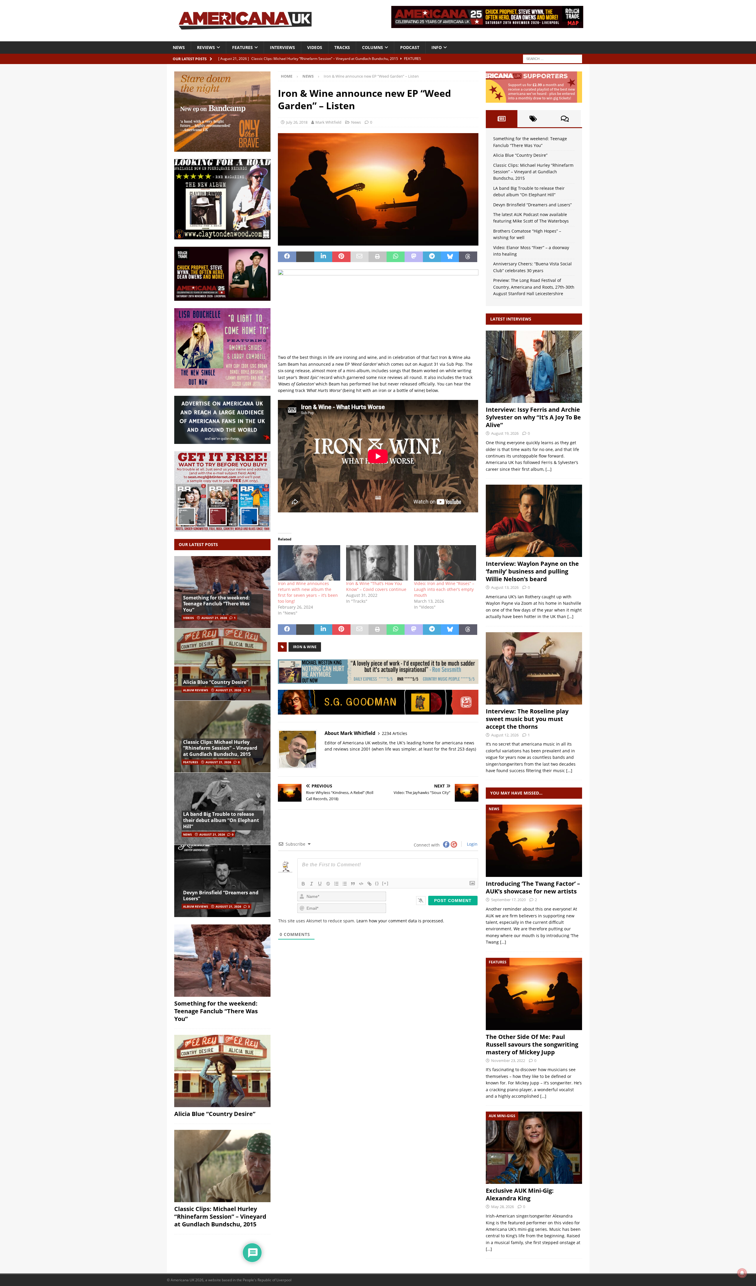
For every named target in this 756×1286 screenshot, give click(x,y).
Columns (372, 47)
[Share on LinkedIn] (323, 256)
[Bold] (303, 883)
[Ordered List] (336, 883)
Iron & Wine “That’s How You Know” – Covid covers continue (376, 586)
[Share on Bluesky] (450, 256)
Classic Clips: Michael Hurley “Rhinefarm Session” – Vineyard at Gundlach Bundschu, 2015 (220, 748)
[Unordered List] (344, 883)
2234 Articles (394, 733)
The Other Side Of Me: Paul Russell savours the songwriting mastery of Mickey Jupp (532, 1044)
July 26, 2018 (296, 122)
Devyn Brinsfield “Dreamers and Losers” (220, 895)
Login (472, 844)
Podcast (409, 47)
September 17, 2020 (508, 899)
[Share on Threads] (468, 256)
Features (242, 47)
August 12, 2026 (505, 735)
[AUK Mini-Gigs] (534, 1148)
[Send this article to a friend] (360, 256)
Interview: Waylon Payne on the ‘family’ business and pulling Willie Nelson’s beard (532, 571)
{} (377, 883)
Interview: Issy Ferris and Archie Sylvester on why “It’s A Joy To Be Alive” (533, 417)
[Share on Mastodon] (414, 256)
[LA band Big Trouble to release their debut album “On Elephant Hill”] (222, 808)
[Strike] (328, 883)
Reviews (206, 47)
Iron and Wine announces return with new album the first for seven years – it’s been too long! (308, 592)
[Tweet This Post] (305, 256)
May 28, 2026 (502, 1206)
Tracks (342, 47)
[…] (548, 469)
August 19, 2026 (505, 433)
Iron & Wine (305, 646)
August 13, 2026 (505, 587)
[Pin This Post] (341, 256)
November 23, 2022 (508, 1060)
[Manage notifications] (742, 1273)
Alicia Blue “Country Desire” (215, 682)
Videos (314, 47)
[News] (534, 841)
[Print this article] (378, 256)
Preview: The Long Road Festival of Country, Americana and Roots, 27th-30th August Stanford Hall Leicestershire (533, 286)
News (179, 47)
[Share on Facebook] (287, 256)
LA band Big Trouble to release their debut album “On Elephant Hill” (221, 820)
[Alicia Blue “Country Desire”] (222, 664)
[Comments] (565, 118)
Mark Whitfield (328, 122)
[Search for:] (552, 58)
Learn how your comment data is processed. (400, 921)
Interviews (282, 47)
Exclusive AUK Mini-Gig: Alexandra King (520, 1194)
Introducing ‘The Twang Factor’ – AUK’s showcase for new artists (533, 887)
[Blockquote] (353, 883)
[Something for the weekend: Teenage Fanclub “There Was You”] (222, 592)
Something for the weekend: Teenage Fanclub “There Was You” (216, 603)
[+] (385, 883)
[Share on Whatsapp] (396, 256)
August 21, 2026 (214, 618)
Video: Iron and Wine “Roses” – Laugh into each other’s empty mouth (444, 589)
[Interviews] (534, 367)
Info (436, 47)
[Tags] (533, 118)
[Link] (369, 883)
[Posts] (501, 118)
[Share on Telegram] (432, 256)
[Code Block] (361, 883)
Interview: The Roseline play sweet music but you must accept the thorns (527, 719)
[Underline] (320, 883)
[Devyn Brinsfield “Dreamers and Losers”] (222, 881)
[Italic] (311, 883)
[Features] (534, 994)
